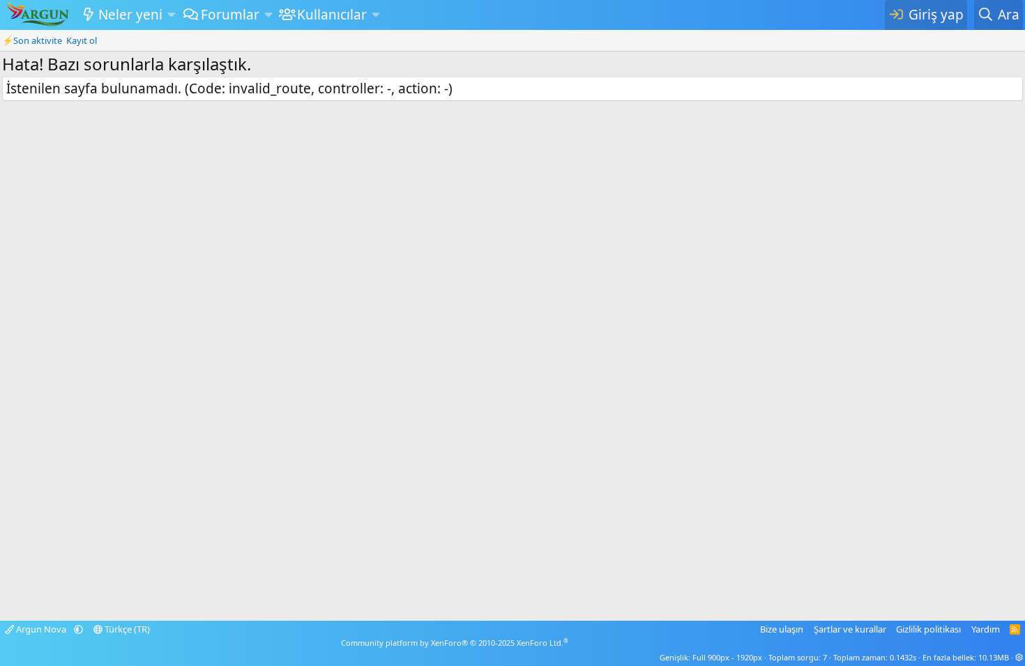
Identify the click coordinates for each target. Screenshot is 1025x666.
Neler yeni (130, 15)
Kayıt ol (81, 40)
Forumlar (230, 15)
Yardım (985, 629)
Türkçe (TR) (126, 629)
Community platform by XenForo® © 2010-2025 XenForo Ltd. (454, 642)
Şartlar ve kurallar (850, 629)
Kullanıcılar (332, 15)
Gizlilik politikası (928, 629)
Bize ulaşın (781, 629)
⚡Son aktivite (32, 40)
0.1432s (903, 657)
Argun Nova (41, 629)
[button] (171, 15)
